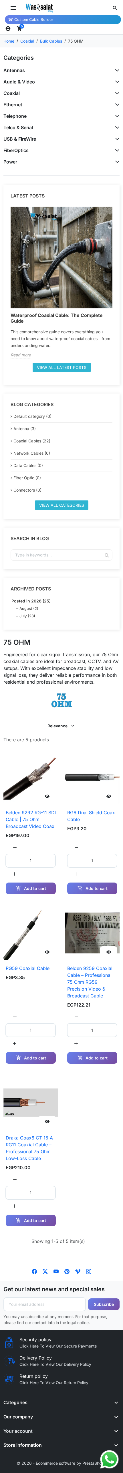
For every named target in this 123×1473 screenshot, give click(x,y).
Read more (21, 354)
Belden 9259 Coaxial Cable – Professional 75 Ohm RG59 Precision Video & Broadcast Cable (89, 982)
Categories (18, 57)
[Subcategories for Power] (116, 161)
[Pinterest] (67, 1271)
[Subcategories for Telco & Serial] (116, 127)
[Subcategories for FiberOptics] (116, 150)
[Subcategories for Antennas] (116, 70)
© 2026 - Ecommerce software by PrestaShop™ (62, 1463)
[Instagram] (89, 1271)
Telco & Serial (18, 127)
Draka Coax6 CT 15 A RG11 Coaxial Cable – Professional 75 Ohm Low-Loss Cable (29, 1148)
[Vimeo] (78, 1271)
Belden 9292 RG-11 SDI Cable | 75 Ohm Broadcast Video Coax (31, 819)
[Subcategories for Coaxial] (116, 93)
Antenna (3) (24, 428)
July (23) (27, 616)
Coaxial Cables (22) (31, 440)
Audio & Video (19, 82)
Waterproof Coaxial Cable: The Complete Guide (57, 318)
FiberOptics (16, 150)
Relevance (57, 725)
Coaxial (11, 93)
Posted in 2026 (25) (31, 600)
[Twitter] (45, 1271)
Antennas (14, 70)
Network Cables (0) (31, 453)
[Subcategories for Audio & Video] (116, 81)
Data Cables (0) (28, 465)
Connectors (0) (27, 490)
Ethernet (12, 104)
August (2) (28, 608)
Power (10, 162)
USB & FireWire (19, 139)
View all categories (61, 505)
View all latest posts (61, 367)
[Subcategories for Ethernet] (116, 104)
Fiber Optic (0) (27, 477)
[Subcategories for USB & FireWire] (116, 138)
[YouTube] (56, 1271)
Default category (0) (32, 416)
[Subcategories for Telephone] (116, 116)
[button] (115, 8)
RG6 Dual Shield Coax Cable (91, 816)
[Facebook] (34, 1271)
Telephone (15, 116)
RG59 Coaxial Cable (27, 968)
